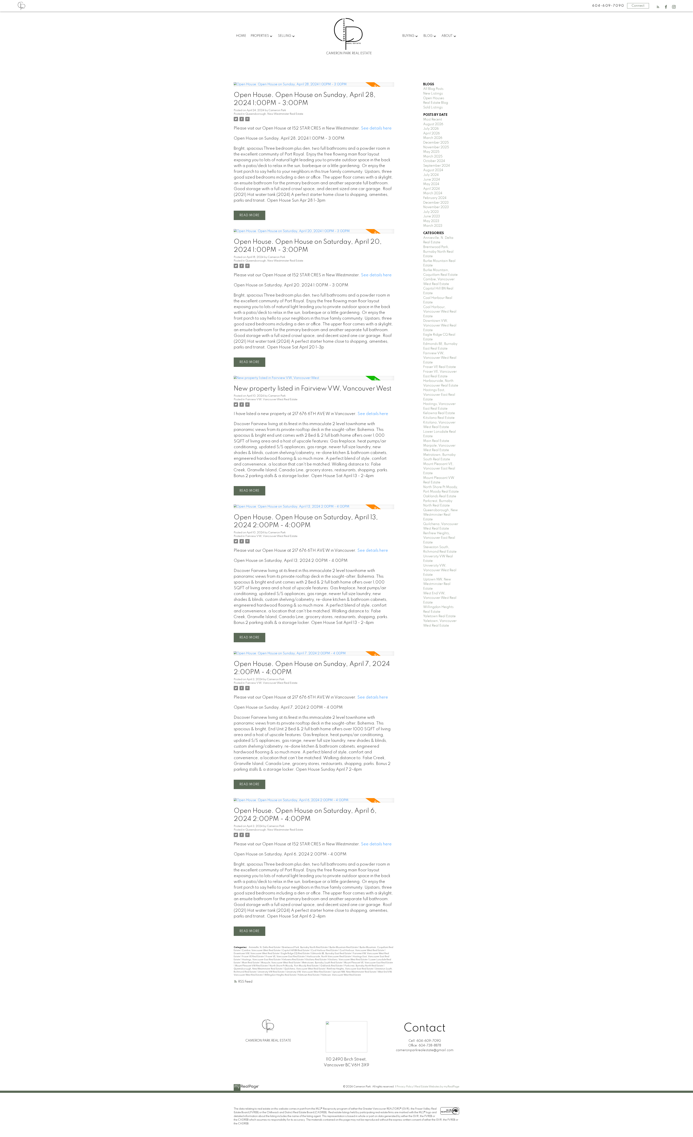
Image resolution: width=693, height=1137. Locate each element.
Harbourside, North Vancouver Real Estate (329, 957)
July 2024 (431, 175)
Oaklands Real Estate (331, 966)
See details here (376, 128)
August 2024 (433, 170)
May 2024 (431, 184)
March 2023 (432, 225)
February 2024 (434, 198)
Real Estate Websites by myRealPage (437, 1086)
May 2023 (431, 221)
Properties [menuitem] (260, 36)
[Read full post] (314, 86)
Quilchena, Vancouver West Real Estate (305, 969)
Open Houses (433, 98)
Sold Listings (433, 107)
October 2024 (434, 161)
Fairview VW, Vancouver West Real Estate (271, 399)
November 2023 (436, 207)
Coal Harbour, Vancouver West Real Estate (362, 950)
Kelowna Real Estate (293, 960)
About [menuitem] (447, 36)
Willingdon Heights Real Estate (280, 975)
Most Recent (432, 119)
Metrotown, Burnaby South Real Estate (322, 963)
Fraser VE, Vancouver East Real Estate (285, 957)
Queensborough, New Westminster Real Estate (274, 114)
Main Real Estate (251, 963)
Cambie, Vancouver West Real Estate (261, 950)
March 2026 (432, 138)
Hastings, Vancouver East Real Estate (261, 960)
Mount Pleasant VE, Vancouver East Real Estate (368, 963)
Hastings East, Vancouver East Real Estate (439, 394)
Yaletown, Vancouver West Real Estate (341, 975)
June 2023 (431, 216)
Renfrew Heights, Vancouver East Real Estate (350, 969)
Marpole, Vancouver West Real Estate (281, 963)
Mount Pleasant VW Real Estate (251, 966)
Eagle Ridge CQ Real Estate (295, 953)
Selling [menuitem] (284, 36)
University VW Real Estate (271, 972)
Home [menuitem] (241, 36)
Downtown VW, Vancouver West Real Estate (257, 953)
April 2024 (431, 188)
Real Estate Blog (435, 102)
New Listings (433, 93)
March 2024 (432, 193)
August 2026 (433, 124)
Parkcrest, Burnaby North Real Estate (364, 966)
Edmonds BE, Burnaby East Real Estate (331, 953)
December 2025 (436, 142)
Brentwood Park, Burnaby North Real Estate (305, 947)
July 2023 (431, 212)
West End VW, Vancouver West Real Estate (439, 598)
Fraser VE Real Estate (253, 957)
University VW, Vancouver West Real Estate (308, 972)
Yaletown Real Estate (309, 975)
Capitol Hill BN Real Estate (296, 950)
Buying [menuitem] (408, 36)
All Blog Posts (433, 89)
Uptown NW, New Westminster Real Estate (355, 972)
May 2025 (431, 151)
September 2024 (436, 165)
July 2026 (431, 128)
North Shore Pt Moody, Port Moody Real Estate (294, 966)
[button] (658, 7)
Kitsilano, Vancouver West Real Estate (348, 960)
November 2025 (436, 147)
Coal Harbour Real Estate (324, 950)
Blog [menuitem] (428, 36)
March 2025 (433, 156)
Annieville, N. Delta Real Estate (265, 947)
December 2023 (436, 202)
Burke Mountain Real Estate (344, 947)
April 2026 (431, 133)
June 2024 (431, 179)
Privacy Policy (404, 1086)
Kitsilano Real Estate (316, 960)
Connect (638, 5)
